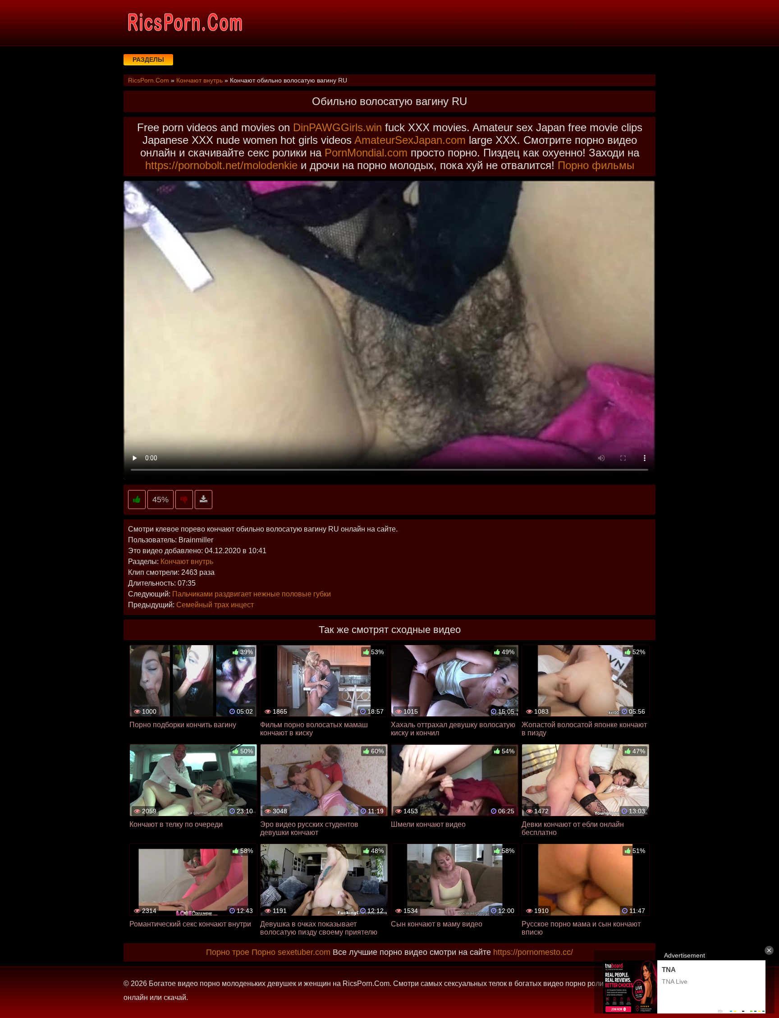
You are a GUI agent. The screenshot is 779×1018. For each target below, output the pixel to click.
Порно (263, 952)
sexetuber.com (304, 952)
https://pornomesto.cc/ (533, 952)
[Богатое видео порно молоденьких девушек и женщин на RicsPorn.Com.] (184, 22)
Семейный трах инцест (215, 605)
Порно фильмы (596, 165)
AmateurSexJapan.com (410, 140)
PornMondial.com (366, 153)
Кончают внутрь (186, 561)
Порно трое (227, 952)
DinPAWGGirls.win (337, 127)
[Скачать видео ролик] (203, 500)
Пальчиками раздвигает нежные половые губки (251, 594)
